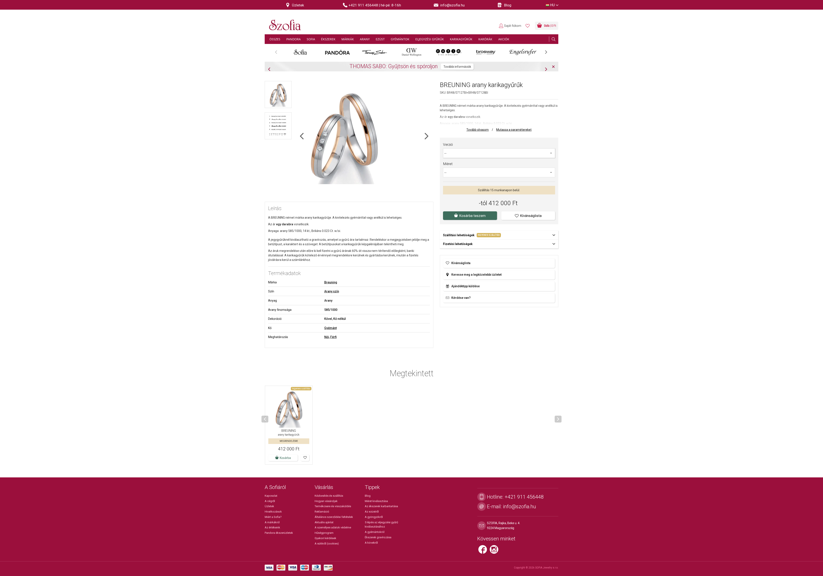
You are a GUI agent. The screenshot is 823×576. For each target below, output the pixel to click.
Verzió (448, 144)
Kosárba (285, 458)
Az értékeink (272, 527)
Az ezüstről (372, 511)
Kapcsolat (271, 495)
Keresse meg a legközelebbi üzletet (476, 274)
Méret (448, 164)
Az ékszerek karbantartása (381, 506)
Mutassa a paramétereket (514, 129)
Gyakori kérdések (325, 538)
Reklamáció (322, 511)
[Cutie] (448, 52)
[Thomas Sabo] (374, 52)
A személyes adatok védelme (333, 527)
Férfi (333, 337)
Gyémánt (330, 328)
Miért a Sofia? (273, 517)
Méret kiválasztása (376, 501)
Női (326, 337)
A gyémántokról (374, 532)
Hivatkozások (273, 511)
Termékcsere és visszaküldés (333, 506)
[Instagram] (495, 551)
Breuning (330, 282)
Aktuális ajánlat (324, 522)
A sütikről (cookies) (327, 543)
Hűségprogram (324, 532)
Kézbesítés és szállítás (329, 495)
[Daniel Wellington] (411, 52)
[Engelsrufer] (522, 52)
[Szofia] (284, 22)
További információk (517, 69)
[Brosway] (485, 52)
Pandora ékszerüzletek (279, 532)
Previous (278, 53)
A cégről (270, 501)
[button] (305, 458)
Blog (368, 495)
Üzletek (269, 506)
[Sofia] (300, 52)
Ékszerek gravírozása (378, 537)
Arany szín (331, 291)
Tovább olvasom (477, 129)
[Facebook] (484, 551)
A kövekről (371, 542)
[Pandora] (337, 52)
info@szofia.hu (519, 507)
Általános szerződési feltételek (334, 517)
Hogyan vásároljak (326, 501)
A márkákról (272, 522)
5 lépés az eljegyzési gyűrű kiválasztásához (381, 524)
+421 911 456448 (524, 497)
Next (548, 53)
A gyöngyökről (374, 517)
